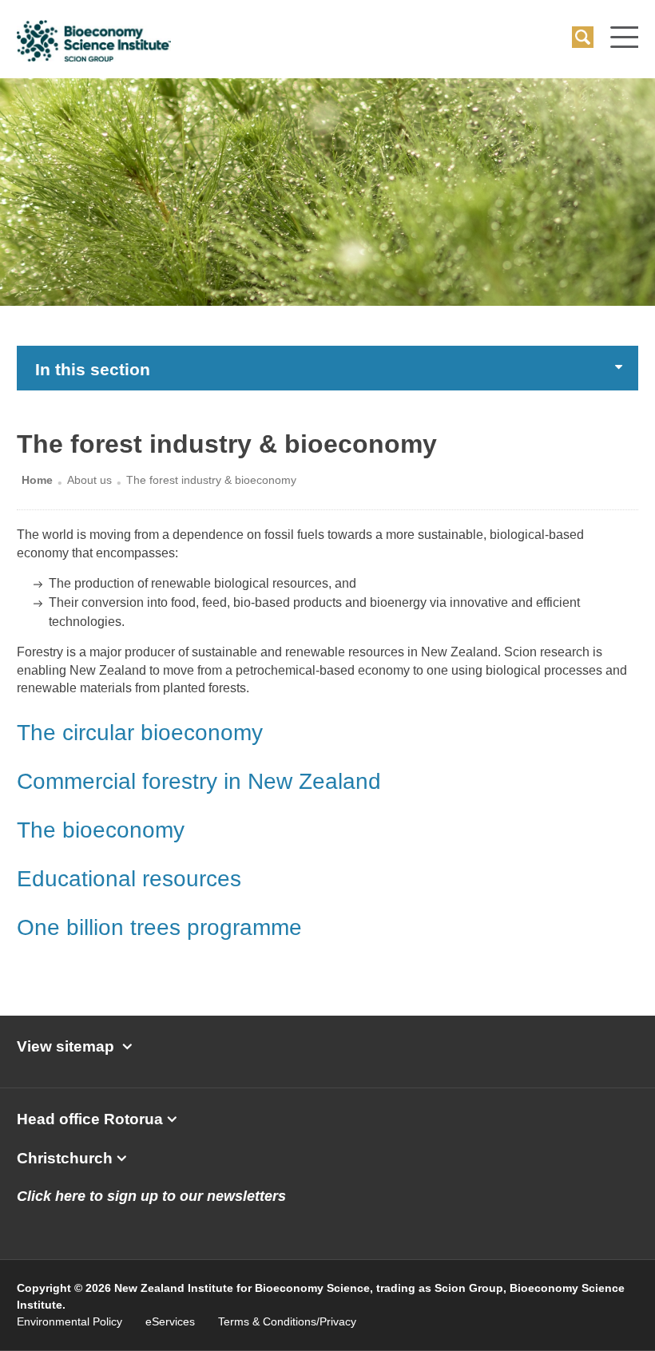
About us (89, 479)
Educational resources (129, 878)
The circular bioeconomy (140, 732)
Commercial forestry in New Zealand (199, 781)
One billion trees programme (159, 927)
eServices (170, 1321)
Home (37, 479)
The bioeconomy (101, 830)
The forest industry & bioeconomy (211, 479)
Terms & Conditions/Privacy (287, 1321)
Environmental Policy (69, 1321)
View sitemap (65, 1046)
